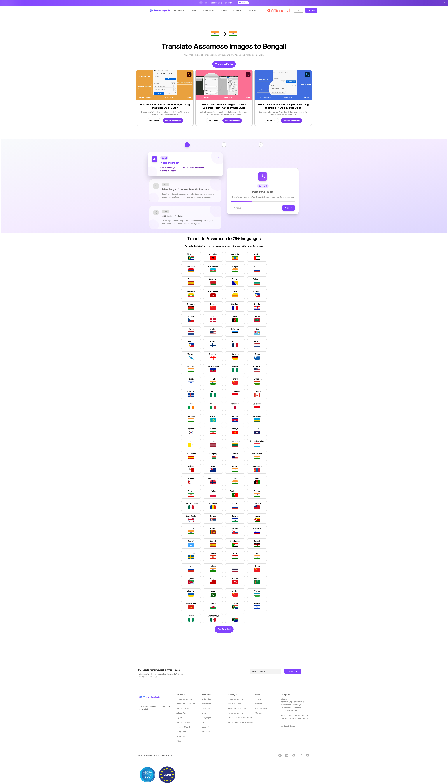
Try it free (311, 10)
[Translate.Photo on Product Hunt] (277, 10)
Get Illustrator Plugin (173, 120)
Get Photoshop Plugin (291, 120)
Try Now (242, 3)
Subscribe (292, 671)
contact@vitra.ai (288, 726)
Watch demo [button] (154, 120)
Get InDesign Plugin (232, 120)
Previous (237, 208)
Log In (298, 10)
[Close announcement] (444, 2)
